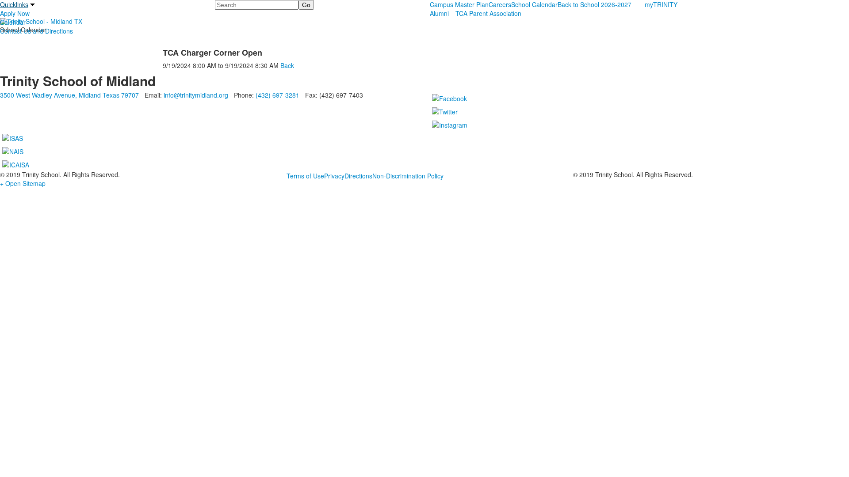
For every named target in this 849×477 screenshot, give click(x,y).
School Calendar (534, 4)
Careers (500, 4)
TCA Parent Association (488, 13)
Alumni (439, 13)
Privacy (334, 175)
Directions (358, 175)
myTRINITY (661, 4)
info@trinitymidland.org (196, 95)
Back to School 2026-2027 (594, 4)
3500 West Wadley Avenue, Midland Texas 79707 (69, 95)
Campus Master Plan (459, 4)
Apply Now (15, 13)
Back (287, 65)
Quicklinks (14, 4)
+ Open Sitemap (23, 183)
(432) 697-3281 (277, 95)
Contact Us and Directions (36, 30)
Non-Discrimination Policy (408, 175)
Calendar (13, 22)
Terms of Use (305, 175)
